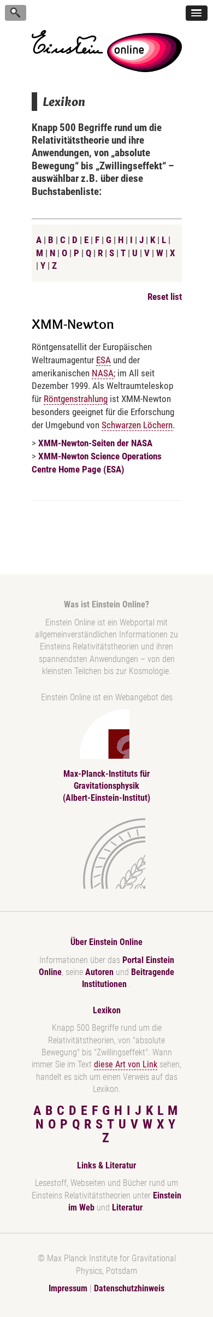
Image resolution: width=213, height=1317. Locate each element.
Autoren (99, 972)
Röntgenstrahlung (76, 398)
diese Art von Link (125, 1064)
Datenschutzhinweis (129, 1288)
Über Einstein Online (106, 942)
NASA (103, 373)
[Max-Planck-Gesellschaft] (104, 853)
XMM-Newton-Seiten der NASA (95, 443)
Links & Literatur (106, 1165)
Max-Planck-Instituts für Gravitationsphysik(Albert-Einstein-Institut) (106, 786)
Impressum (68, 1288)
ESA (103, 360)
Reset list (164, 296)
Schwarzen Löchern (137, 425)
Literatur (127, 1207)
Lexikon (107, 1010)
